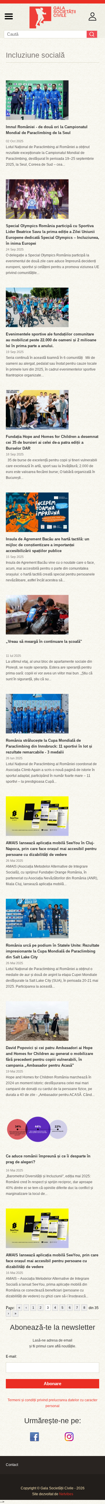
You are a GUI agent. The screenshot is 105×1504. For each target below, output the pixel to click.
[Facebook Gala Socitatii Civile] (35, 1441)
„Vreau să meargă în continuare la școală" (44, 641)
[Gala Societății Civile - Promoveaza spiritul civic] (52, 27)
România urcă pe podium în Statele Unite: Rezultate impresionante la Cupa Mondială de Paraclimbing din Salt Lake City (52, 951)
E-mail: (11, 1356)
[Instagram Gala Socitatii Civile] (70, 1441)
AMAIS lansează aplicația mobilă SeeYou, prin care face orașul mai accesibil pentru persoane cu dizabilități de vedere (52, 1261)
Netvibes (66, 1494)
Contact (12, 1465)
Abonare (52, 1383)
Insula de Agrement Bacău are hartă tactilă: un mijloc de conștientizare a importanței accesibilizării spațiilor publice (47, 545)
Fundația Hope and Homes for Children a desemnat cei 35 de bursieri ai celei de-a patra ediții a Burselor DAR (52, 442)
